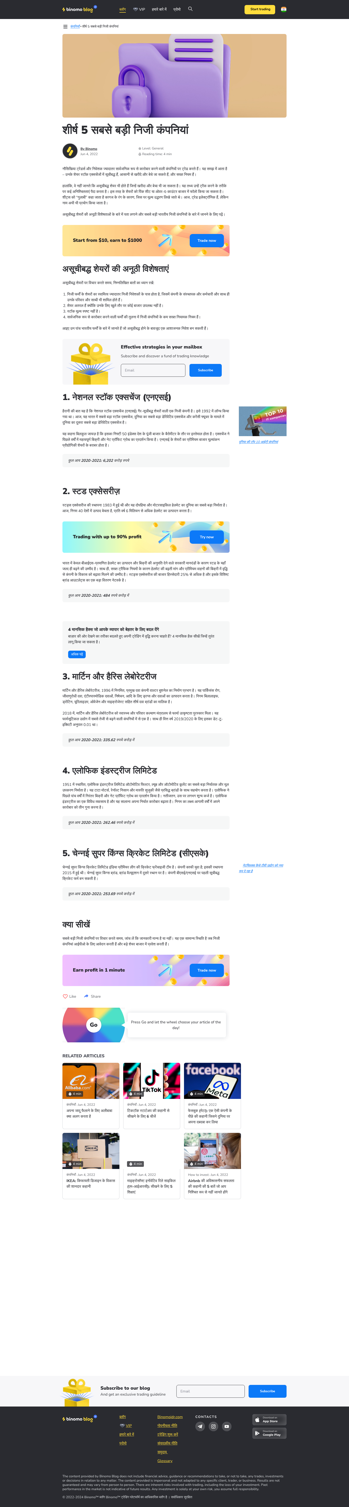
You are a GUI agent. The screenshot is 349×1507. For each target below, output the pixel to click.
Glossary (164, 1461)
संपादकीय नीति (167, 1443)
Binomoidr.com (170, 1417)
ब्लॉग (122, 9)
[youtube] (226, 1426)
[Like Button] (65, 996)
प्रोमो (176, 9)
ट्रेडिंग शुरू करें (167, 1434)
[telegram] (200, 1426)
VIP (142, 9)
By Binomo (88, 149)
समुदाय (162, 1452)
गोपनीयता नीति (167, 1425)
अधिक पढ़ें (77, 654)
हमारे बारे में (159, 9)
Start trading (260, 9)
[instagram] (213, 1426)
